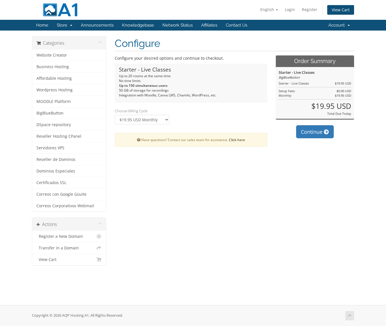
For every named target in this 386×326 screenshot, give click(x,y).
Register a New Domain (59, 236)
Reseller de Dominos (55, 159)
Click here (237, 139)
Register (309, 9)
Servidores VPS (50, 147)
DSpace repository (53, 124)
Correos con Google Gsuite (61, 194)
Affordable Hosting (54, 78)
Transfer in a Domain (57, 248)
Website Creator (51, 55)
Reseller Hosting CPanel (58, 136)
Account (337, 25)
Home (42, 25)
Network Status (177, 25)
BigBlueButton (50, 113)
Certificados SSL (51, 182)
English (267, 9)
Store (63, 25)
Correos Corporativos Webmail (65, 205)
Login (290, 9)
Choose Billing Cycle (131, 110)
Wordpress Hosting (54, 89)
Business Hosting (52, 66)
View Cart (341, 9)
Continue (312, 131)
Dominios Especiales (55, 171)
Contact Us (236, 25)
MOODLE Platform (53, 101)
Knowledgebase (138, 25)
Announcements (97, 25)
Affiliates (209, 25)
